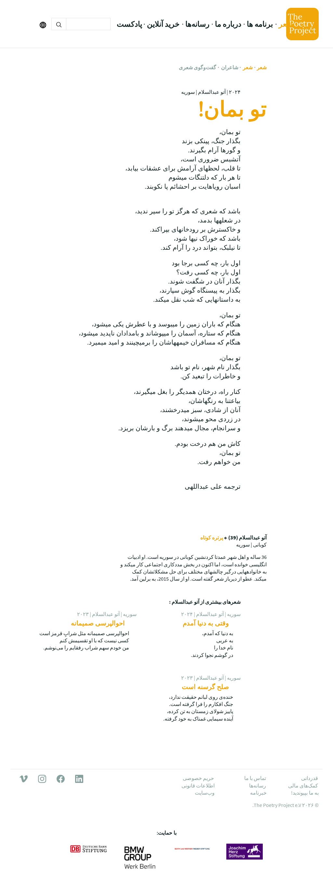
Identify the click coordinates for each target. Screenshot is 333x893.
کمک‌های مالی (303, 785)
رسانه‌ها (197, 24)
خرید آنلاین (163, 24)
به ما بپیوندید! (305, 792)
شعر (286, 24)
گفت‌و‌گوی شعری (197, 67)
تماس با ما (255, 778)
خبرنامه (258, 792)
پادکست (129, 24)
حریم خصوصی (198, 778)
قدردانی (309, 778)
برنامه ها (260, 24)
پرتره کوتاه (211, 537)
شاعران (229, 67)
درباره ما (228, 24)
